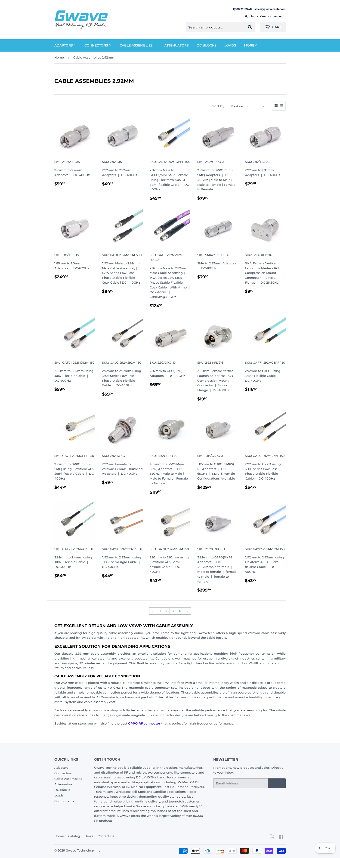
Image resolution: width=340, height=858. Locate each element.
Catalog (74, 836)
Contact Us (106, 836)
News (88, 836)
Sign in (249, 16)
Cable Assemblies (137, 45)
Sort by (218, 106)
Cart (276, 27)
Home (59, 57)
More (249, 45)
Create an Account (273, 16)
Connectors (96, 45)
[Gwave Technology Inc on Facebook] (280, 837)
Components (64, 801)
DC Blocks (206, 45)
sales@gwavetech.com (270, 9)
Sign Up (277, 783)
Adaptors (64, 45)
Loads (230, 45)
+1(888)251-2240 (241, 9)
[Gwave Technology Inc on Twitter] (272, 838)
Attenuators (176, 45)
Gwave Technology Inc (83, 850)
